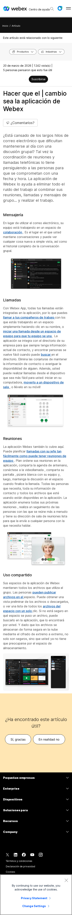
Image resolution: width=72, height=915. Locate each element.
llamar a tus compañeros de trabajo (29, 317)
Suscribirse (38, 79)
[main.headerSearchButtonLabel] (52, 8)
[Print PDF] (25, 79)
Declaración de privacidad (20, 866)
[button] (60, 8)
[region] (36, 894)
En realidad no (49, 739)
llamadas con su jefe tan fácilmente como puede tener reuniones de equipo (34, 456)
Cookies (10, 871)
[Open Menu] (68, 8)
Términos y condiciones (19, 861)
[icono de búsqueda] (52, 9)
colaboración (13, 232)
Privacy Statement (34, 898)
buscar (46, 354)
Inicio (5, 25)
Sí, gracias (18, 739)
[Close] (66, 880)
